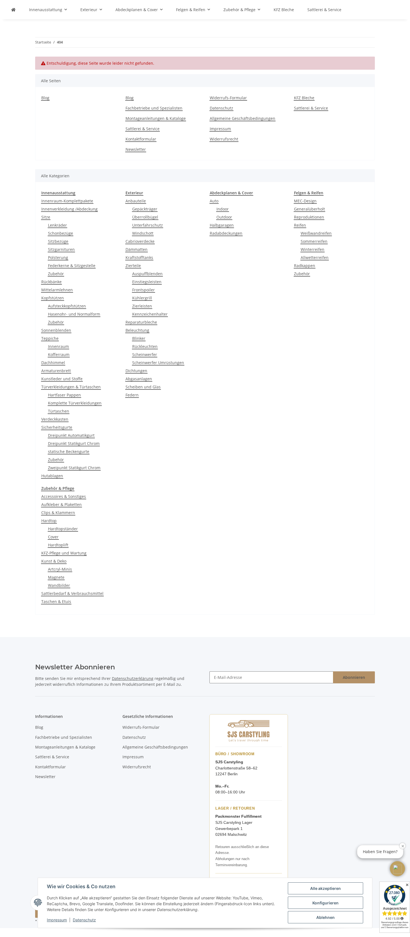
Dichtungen (136, 370)
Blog (45, 97)
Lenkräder (57, 225)
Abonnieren (354, 677)
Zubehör (56, 273)
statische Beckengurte (68, 451)
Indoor (222, 209)
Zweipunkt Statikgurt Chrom (74, 467)
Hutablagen (52, 475)
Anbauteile (136, 201)
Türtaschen (58, 411)
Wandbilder (59, 585)
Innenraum (58, 346)
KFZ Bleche (284, 9)
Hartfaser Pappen (64, 395)
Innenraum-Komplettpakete (67, 201)
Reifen (300, 225)
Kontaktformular (141, 139)
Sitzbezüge (58, 241)
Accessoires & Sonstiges (63, 496)
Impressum (57, 919)
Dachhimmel (53, 362)
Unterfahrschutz (147, 225)
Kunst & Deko (53, 561)
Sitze (45, 217)
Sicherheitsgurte (56, 427)
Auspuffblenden (147, 273)
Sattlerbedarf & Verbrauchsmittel (72, 593)
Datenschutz (84, 919)
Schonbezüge (60, 233)
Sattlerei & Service (324, 9)
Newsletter (136, 149)
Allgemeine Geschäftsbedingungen (242, 118)
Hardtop (49, 520)
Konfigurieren (325, 902)
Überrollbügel (145, 217)
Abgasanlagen (139, 378)
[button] (397, 869)
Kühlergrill (142, 298)
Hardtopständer (63, 528)
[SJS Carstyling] (13, 9)
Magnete (56, 577)
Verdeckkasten (54, 419)
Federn (132, 395)
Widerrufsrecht (224, 139)
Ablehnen (325, 917)
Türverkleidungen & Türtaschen (71, 386)
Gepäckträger (144, 209)
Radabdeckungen (226, 233)
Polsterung (58, 257)
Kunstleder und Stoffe (62, 378)
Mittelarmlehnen (57, 289)
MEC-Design (305, 201)
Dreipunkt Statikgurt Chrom (74, 443)
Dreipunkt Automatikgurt (71, 435)
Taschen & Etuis (56, 601)
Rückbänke (51, 281)
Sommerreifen (314, 241)
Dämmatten (137, 249)
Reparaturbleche (141, 322)
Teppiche (50, 338)
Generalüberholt (309, 209)
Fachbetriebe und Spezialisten (154, 108)
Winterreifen (312, 249)
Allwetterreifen (315, 257)
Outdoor (224, 217)
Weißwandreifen (316, 233)
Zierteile (133, 265)
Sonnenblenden (56, 330)
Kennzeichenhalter (150, 314)
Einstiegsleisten (146, 281)
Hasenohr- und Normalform (74, 314)
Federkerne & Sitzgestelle (71, 265)
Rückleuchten (145, 346)
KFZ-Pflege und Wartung (63, 553)
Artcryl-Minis (60, 569)
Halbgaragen (222, 225)
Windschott (142, 233)
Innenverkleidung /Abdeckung (69, 209)
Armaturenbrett (56, 370)
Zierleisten (142, 306)
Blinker (138, 338)
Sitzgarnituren (61, 249)
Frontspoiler (143, 289)
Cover (53, 536)
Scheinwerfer (144, 354)
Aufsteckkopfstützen (67, 306)
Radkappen (304, 265)
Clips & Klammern (58, 512)
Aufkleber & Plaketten (61, 504)
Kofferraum (58, 354)
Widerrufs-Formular (228, 97)
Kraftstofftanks (139, 257)
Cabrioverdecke (140, 241)
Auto (214, 201)
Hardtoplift (58, 545)
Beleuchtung (137, 330)
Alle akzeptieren (325, 888)
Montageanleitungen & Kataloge (156, 118)
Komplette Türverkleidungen (75, 403)
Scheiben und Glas (143, 386)
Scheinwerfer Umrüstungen (158, 362)
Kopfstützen (52, 298)
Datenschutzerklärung (132, 678)
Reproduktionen (309, 217)
